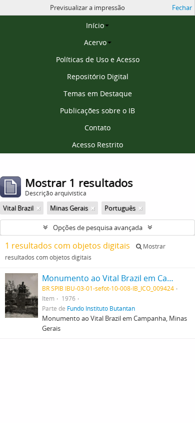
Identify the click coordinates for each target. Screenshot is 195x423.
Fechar (182, 7)
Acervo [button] (95, 42)
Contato (97, 127)
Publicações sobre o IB (97, 110)
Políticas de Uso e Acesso (98, 59)
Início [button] (95, 25)
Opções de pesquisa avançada (97, 227)
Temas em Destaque (98, 93)
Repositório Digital (97, 76)
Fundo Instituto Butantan (101, 308)
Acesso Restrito (97, 144)
